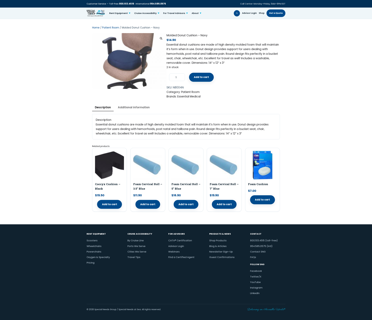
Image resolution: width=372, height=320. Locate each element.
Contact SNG (258, 251)
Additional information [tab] (134, 107)
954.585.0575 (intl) (261, 246)
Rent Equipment (119, 13)
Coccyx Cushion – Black (107, 186)
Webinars (174, 251)
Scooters (92, 240)
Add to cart (201, 77)
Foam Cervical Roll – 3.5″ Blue (147, 186)
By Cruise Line (135, 240)
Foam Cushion (258, 184)
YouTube (255, 282)
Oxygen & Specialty (98, 257)
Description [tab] (103, 107)
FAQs (253, 257)
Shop (261, 13)
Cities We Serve (136, 251)
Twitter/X (255, 276)
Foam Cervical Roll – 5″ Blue (185, 186)
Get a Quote (276, 13)
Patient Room (110, 27)
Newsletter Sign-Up (221, 251)
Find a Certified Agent (181, 257)
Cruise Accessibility (146, 13)
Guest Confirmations (222, 257)
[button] (161, 38)
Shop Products (218, 240)
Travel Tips (133, 257)
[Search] (237, 13)
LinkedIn (255, 293)
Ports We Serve (136, 246)
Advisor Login (249, 13)
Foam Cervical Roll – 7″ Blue (224, 186)
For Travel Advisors (175, 13)
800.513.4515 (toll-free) (264, 240)
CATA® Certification (180, 240)
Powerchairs (94, 251)
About (196, 13)
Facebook (256, 271)
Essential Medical (189, 96)
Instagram (256, 287)
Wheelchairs (94, 246)
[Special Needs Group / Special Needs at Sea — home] (96, 13)
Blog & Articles (218, 246)
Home (96, 27)
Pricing (90, 262)
